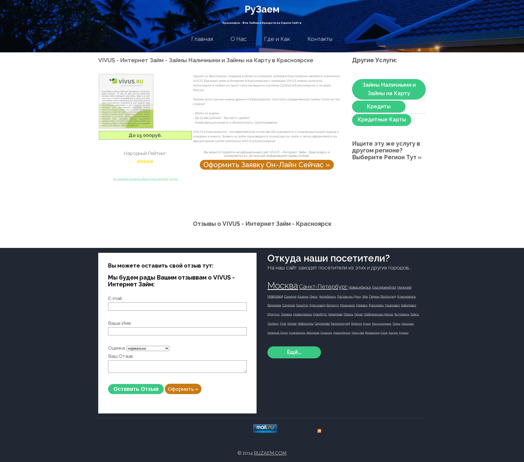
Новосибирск (360, 287)
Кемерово (335, 314)
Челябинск (327, 296)
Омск (313, 296)
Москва (282, 285)
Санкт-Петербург (323, 286)
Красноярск (406, 296)
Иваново (407, 323)
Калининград (340, 323)
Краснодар (317, 305)
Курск (367, 323)
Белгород (312, 332)
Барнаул (332, 305)
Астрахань (401, 314)
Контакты (320, 38)
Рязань (348, 314)
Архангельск (341, 332)
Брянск (356, 323)
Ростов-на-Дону (349, 296)
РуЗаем (262, 9)
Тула (283, 323)
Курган (404, 332)
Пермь (374, 296)
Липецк (273, 323)
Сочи (384, 332)
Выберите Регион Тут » (387, 157)
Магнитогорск (381, 323)
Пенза (358, 314)
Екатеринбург (384, 287)
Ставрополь (297, 332)
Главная (202, 38)
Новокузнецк (302, 314)
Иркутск (273, 314)
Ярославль (376, 305)
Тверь (396, 323)
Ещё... (294, 352)
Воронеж (274, 305)
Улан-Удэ (358, 332)
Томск (414, 314)
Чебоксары (305, 323)
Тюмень (286, 314)
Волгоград (388, 296)
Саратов (288, 305)
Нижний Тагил (277, 332)
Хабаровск (408, 305)
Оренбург (320, 314)
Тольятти (302, 305)
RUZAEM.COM (270, 453)
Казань (302, 296)
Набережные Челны (378, 314)
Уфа (365, 296)
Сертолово (322, 323)
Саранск (326, 332)
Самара (290, 296)
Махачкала (347, 305)
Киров (291, 323)
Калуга (393, 332)
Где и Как (277, 38)
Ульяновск (392, 305)
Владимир (372, 332)
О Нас (238, 38)
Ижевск (362, 305)
